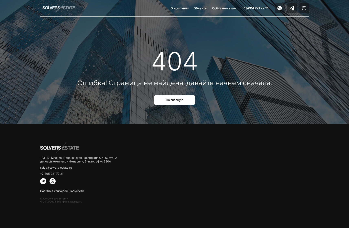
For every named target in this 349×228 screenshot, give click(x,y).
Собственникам (224, 8)
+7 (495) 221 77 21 (255, 8)
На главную (174, 100)
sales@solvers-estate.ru (56, 167)
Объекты (200, 8)
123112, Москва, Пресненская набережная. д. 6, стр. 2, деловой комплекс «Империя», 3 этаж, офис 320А (79, 159)
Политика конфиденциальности (62, 191)
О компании (180, 8)
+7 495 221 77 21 (51, 173)
